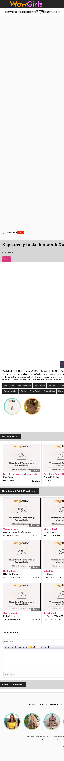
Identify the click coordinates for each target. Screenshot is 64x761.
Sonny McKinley (51, 477)
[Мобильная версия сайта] (3, 232)
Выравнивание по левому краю (20, 647)
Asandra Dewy (10, 532)
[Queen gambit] (22, 597)
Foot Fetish (35, 391)
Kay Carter (8, 477)
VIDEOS (43, 704)
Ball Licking (39, 386)
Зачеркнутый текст (15, 647)
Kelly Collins (9, 616)
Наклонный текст (9, 647)
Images (54, 704)
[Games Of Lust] (22, 512)
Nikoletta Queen (10, 574)
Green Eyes (49, 391)
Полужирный (5, 647)
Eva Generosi (24, 532)
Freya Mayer (50, 532)
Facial (23, 391)
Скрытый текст (38, 647)
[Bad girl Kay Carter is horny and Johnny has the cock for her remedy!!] (22, 458)
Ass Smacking (24, 386)
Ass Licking (9, 386)
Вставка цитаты (42, 647)
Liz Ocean (48, 574)
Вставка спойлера (48, 647)
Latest (32, 704)
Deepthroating (10, 391)
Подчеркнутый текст (12, 647)
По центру (23, 647)
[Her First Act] (22, 554)
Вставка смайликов (31, 647)
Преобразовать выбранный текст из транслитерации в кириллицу (45, 647)
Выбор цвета (34, 647)
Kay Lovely (8, 252)
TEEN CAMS (14, 232)
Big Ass (51, 386)
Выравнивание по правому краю (26, 647)
